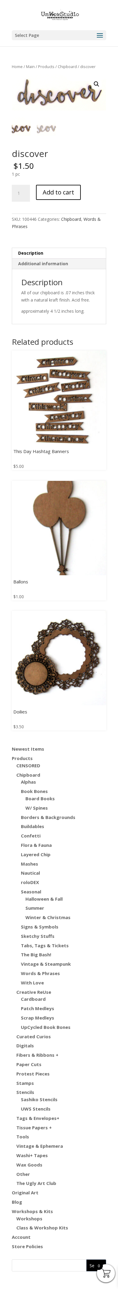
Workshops (29, 1219)
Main (30, 66)
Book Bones (34, 791)
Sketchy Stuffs (37, 936)
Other (23, 1174)
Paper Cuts (28, 1064)
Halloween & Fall (44, 899)
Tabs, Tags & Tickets (45, 945)
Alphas (28, 782)
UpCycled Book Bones (45, 1027)
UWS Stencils (36, 1109)
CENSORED (28, 765)
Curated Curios (33, 1036)
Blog (17, 1202)
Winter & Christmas (47, 917)
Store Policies (27, 1246)
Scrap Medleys (37, 1018)
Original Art (25, 1192)
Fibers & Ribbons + (37, 1055)
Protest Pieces (33, 1074)
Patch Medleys (37, 1008)
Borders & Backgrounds (48, 817)
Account (21, 1237)
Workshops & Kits (32, 1211)
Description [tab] (30, 253)
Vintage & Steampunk (46, 964)
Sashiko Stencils (39, 1099)
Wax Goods (29, 1165)
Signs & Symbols (39, 927)
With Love (32, 983)
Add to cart (58, 192)
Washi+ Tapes (32, 1155)
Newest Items (28, 749)
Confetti (31, 836)
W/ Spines (36, 808)
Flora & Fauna (36, 845)
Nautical (30, 873)
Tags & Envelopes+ (37, 1118)
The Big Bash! (36, 954)
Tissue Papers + (34, 1127)
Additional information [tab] (43, 263)
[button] (96, 84)
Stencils (25, 1092)
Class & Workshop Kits (42, 1228)
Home (17, 66)
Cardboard (33, 999)
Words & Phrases (40, 973)
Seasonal (31, 892)
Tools (22, 1137)
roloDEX (30, 882)
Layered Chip (36, 854)
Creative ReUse (33, 992)
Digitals (25, 1046)
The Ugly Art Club (36, 1183)
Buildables (32, 826)
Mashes (29, 864)
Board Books (40, 798)
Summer (34, 908)
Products (46, 66)
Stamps (25, 1083)
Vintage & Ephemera (39, 1146)
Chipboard (67, 66)
